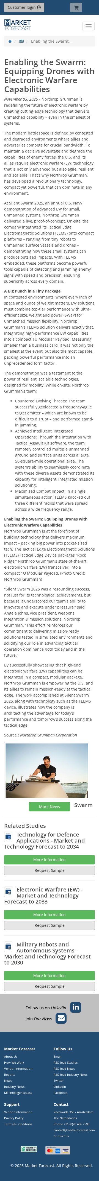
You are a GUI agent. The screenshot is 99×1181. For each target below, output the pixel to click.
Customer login (22, 7)
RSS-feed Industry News (70, 1074)
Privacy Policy (14, 1118)
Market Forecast (39, 1165)
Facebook (60, 1093)
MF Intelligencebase (18, 1093)
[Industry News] (21, 41)
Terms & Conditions (18, 1124)
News (8, 1080)
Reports (9, 1074)
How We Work (14, 1062)
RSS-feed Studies (66, 1062)
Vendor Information (18, 1068)
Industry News (14, 1086)
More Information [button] (49, 975)
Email (57, 1056)
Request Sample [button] (50, 986)
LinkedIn (60, 1086)
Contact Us (61, 1136)
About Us (10, 1056)
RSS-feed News (64, 1068)
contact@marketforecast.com (74, 1130)
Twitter (59, 1080)
